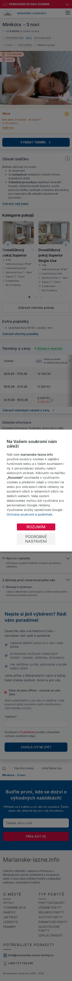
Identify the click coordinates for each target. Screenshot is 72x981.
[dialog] (36, 490)
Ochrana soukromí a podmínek (29, 514)
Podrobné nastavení (36, 539)
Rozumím (36, 527)
